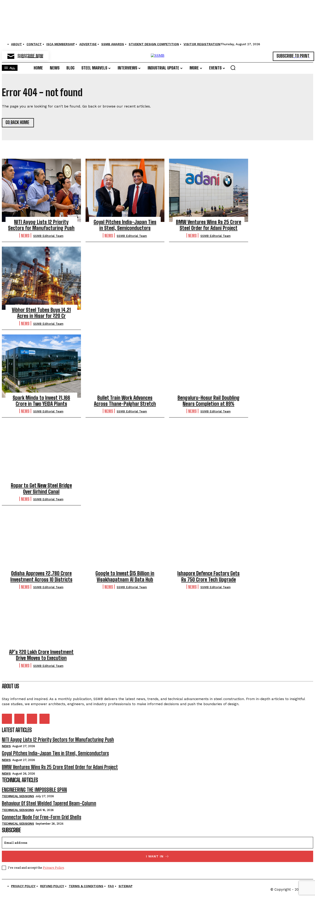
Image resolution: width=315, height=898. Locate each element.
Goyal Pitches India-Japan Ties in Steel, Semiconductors (125, 225)
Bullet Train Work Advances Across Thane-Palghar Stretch (125, 401)
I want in (154, 856)
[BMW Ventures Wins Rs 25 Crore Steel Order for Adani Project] (208, 190)
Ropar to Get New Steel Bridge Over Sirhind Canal (41, 488)
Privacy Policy (53, 867)
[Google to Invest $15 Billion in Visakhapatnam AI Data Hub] (125, 541)
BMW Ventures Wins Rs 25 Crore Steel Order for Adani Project (208, 225)
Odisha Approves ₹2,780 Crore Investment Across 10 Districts (41, 576)
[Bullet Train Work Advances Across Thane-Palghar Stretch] (125, 366)
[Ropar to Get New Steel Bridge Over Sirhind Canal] (41, 453)
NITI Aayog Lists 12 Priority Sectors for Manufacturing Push (41, 225)
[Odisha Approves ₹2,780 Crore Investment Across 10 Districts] (41, 541)
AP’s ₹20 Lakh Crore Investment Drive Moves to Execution (41, 655)
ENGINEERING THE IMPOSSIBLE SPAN (34, 790)
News (25, 235)
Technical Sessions (18, 796)
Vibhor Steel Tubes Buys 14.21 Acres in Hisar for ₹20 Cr (41, 313)
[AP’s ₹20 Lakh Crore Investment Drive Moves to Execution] (41, 620)
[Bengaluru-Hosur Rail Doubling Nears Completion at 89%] (208, 366)
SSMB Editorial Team (48, 236)
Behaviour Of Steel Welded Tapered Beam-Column (49, 803)
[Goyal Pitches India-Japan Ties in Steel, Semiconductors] (125, 190)
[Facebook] (7, 719)
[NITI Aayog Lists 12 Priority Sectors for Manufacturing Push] (41, 190)
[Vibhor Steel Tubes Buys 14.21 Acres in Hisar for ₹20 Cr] (41, 278)
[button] (232, 67)
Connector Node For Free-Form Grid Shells (41, 817)
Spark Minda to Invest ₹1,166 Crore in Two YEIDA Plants (41, 401)
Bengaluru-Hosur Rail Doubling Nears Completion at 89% (209, 401)
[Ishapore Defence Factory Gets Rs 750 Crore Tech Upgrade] (208, 541)
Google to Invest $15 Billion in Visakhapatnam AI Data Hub (124, 576)
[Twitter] (32, 719)
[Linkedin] (19, 719)
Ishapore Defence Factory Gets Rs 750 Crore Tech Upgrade (208, 576)
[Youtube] (44, 719)
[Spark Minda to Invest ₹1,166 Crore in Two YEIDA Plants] (41, 366)
